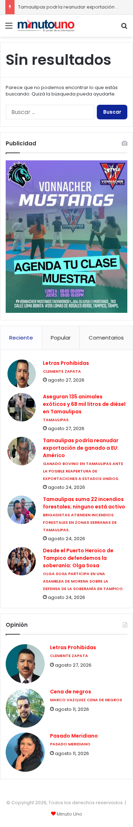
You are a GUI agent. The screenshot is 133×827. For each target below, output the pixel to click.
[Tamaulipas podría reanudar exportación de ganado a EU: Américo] (21, 451)
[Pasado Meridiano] (25, 752)
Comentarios (106, 337)
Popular (61, 337)
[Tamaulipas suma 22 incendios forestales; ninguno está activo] (21, 510)
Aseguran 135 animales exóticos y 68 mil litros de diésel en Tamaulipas (84, 404)
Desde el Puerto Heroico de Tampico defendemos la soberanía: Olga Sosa (78, 558)
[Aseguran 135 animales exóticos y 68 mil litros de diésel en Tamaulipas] (21, 407)
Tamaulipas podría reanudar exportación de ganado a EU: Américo (80, 448)
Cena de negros (70, 691)
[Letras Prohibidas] (21, 374)
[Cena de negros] (25, 708)
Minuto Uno (69, 814)
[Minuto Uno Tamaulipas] (46, 26)
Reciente (21, 337)
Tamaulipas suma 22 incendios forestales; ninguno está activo (84, 503)
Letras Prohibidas (66, 363)
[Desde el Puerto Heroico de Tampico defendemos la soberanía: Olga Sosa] (21, 561)
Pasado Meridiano (74, 736)
